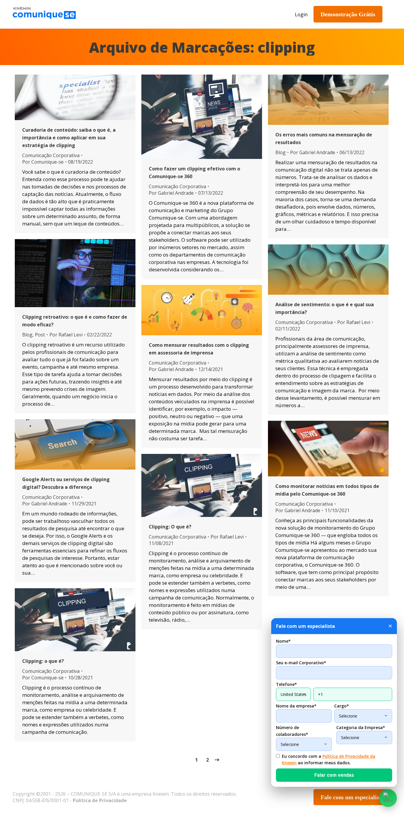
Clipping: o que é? (43, 661)
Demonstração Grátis (348, 14)
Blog (280, 152)
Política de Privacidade (100, 800)
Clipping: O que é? (170, 526)
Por (43, 162)
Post (40, 334)
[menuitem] (123, 14)
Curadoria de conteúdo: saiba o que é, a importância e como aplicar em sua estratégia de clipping (69, 138)
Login (301, 14)
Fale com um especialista (352, 797)
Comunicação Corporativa (51, 155)
